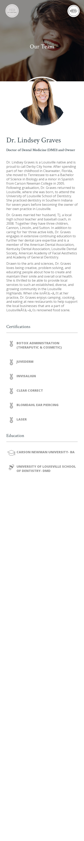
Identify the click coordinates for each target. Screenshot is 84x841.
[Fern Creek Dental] (12, 11)
